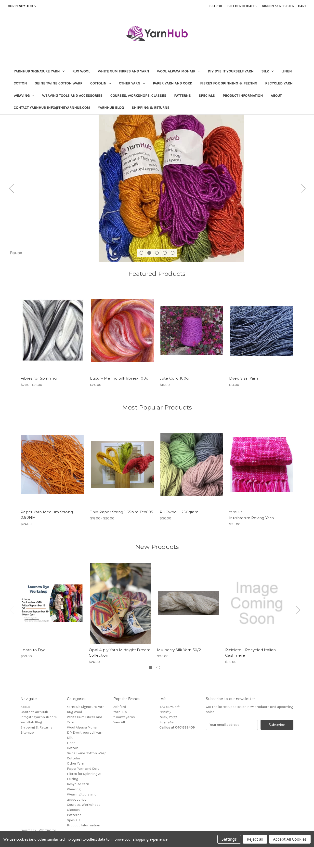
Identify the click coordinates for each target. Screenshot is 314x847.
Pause (16, 252)
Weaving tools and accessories (72, 95)
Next (303, 188)
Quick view (48, 327)
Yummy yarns (124, 717)
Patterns (182, 95)
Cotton (20, 83)
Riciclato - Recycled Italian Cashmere (250, 653)
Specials (207, 95)
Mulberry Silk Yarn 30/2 (179, 650)
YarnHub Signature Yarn (37, 71)
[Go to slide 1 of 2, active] (150, 667)
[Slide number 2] (157, 188)
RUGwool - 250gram (179, 512)
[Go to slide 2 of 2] (158, 667)
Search (215, 6)
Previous (11, 188)
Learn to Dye (33, 650)
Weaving (22, 95)
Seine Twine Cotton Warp (58, 83)
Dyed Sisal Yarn (243, 378)
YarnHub (120, 712)
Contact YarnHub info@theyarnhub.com (52, 107)
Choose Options (53, 335)
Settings (229, 839)
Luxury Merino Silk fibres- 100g (119, 378)
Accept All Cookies (290, 839)
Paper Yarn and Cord (172, 83)
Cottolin (98, 83)
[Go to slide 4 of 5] (165, 253)
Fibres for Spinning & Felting (228, 83)
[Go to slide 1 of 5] (141, 253)
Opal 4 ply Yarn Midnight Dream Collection (120, 653)
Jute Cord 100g (174, 378)
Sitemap (27, 732)
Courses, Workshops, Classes (138, 95)
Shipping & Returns (151, 107)
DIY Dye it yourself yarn (231, 71)
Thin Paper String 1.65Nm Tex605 (121, 512)
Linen (286, 71)
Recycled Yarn (279, 83)
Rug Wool (81, 71)
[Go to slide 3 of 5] (157, 253)
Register (286, 6)
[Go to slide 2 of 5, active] (149, 253)
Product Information (243, 95)
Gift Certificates (242, 6)
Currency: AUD (20, 6)
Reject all (255, 839)
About (276, 95)
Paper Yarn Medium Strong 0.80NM (47, 515)
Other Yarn (129, 83)
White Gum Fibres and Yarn (123, 71)
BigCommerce (46, 830)
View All (119, 722)
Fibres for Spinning (39, 378)
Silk (265, 71)
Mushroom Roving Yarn (251, 518)
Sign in (268, 6)
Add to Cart (52, 607)
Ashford (119, 707)
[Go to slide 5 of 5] (172, 253)
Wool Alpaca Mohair (176, 71)
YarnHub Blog (111, 107)
